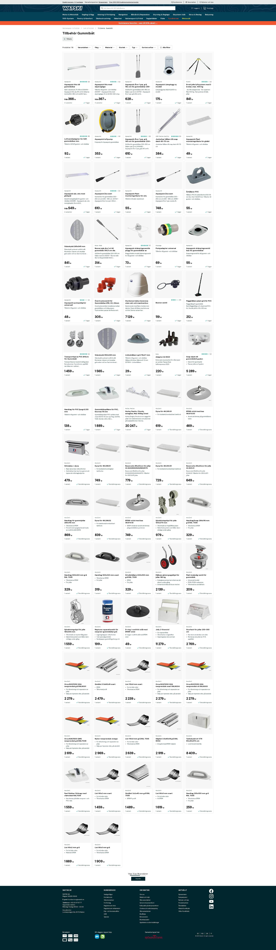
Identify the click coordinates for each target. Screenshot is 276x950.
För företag (107, 903)
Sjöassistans (103, 2)
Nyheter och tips (183, 900)
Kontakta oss (108, 897)
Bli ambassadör (144, 920)
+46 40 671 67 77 (76, 903)
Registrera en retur (110, 906)
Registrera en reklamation (112, 908)
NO (202, 933)
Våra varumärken (145, 900)
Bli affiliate (143, 914)
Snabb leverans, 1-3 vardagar (73, 2)
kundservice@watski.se (76, 899)
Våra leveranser (109, 900)
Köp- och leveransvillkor (111, 911)
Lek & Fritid (88, 28)
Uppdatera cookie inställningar (149, 922)
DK (207, 933)
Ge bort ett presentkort (147, 903)
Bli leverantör (144, 917)
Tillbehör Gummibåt (105, 28)
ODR (105, 914)
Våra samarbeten (145, 911)
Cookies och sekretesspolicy (149, 908)
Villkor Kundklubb (183, 911)
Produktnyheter (183, 903)
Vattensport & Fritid (71, 28)
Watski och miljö (145, 897)
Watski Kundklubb (184, 908)
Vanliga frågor (108, 894)
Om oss (142, 894)
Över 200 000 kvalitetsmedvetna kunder (124, 2)
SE (198, 933)
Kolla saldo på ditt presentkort (149, 906)
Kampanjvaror (182, 897)
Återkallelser (182, 906)
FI (211, 933)
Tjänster (106, 917)
